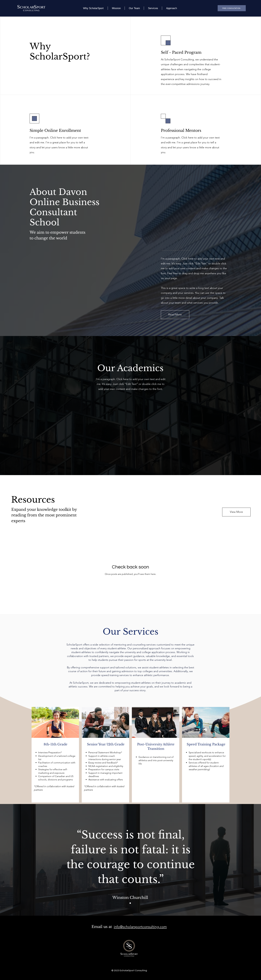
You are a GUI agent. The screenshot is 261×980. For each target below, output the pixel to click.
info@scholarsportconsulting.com (140, 926)
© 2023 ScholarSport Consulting (129, 970)
